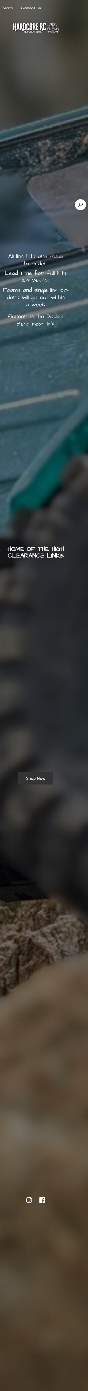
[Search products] (80, 205)
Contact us (31, 8)
